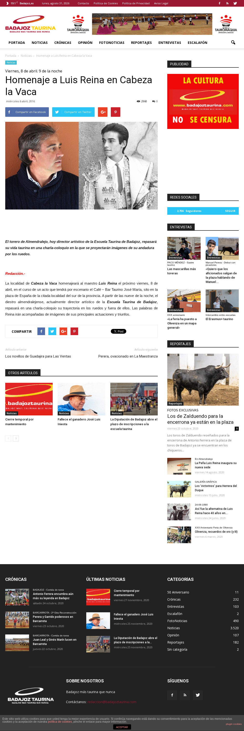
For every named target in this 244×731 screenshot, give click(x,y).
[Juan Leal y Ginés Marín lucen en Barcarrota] (17, 642)
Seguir (230, 211)
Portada (17, 42)
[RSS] (227, 3)
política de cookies (60, 721)
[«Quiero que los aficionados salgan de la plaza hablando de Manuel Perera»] (222, 248)
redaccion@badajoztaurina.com (111, 702)
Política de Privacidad (136, 3)
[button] (233, 42)
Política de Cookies (106, 3)
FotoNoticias (111, 42)
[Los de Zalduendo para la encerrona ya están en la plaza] (203, 380)
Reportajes (141, 42)
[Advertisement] (81, 223)
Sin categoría (177, 649)
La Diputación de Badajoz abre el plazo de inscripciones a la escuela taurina (133, 424)
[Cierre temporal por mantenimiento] (29, 399)
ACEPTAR (122, 727)
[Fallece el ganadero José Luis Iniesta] (81, 399)
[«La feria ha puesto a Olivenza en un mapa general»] (184, 300)
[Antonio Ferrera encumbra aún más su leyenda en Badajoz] (17, 597)
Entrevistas (169, 42)
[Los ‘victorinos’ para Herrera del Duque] (179, 489)
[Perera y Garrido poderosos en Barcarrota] (17, 620)
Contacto (83, 3)
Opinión (85, 42)
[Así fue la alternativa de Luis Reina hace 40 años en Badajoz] (179, 512)
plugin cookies (234, 724)
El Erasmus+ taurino (219, 319)
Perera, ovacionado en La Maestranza (128, 356)
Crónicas (62, 42)
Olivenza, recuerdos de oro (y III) (216, 531)
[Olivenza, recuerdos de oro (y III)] (179, 535)
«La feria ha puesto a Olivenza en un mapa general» (182, 323)
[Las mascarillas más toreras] (184, 248)
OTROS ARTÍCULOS (23, 373)
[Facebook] (219, 3)
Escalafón (197, 42)
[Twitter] (235, 3)
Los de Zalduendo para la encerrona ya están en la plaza (200, 419)
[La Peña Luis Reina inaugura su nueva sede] (179, 466)
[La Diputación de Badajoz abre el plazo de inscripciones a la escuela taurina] (134, 399)
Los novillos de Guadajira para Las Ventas (38, 356)
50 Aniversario (178, 592)
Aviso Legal (161, 3)
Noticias (40, 42)
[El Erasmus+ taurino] (222, 300)
